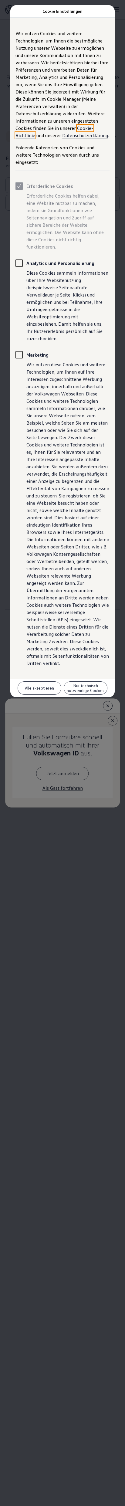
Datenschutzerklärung (85, 135)
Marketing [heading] (37, 355)
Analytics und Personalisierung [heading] (60, 263)
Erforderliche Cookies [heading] (49, 186)
